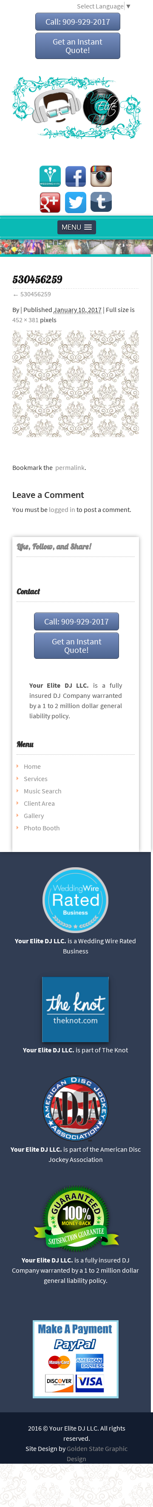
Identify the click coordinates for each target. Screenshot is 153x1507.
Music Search (43, 791)
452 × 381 (25, 319)
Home (32, 766)
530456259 (31, 294)
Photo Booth (42, 828)
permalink (69, 467)
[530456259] (75, 434)
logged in (62, 509)
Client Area (39, 803)
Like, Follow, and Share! (54, 546)
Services (36, 778)
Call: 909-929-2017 (77, 21)
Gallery (34, 815)
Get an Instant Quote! (77, 45)
